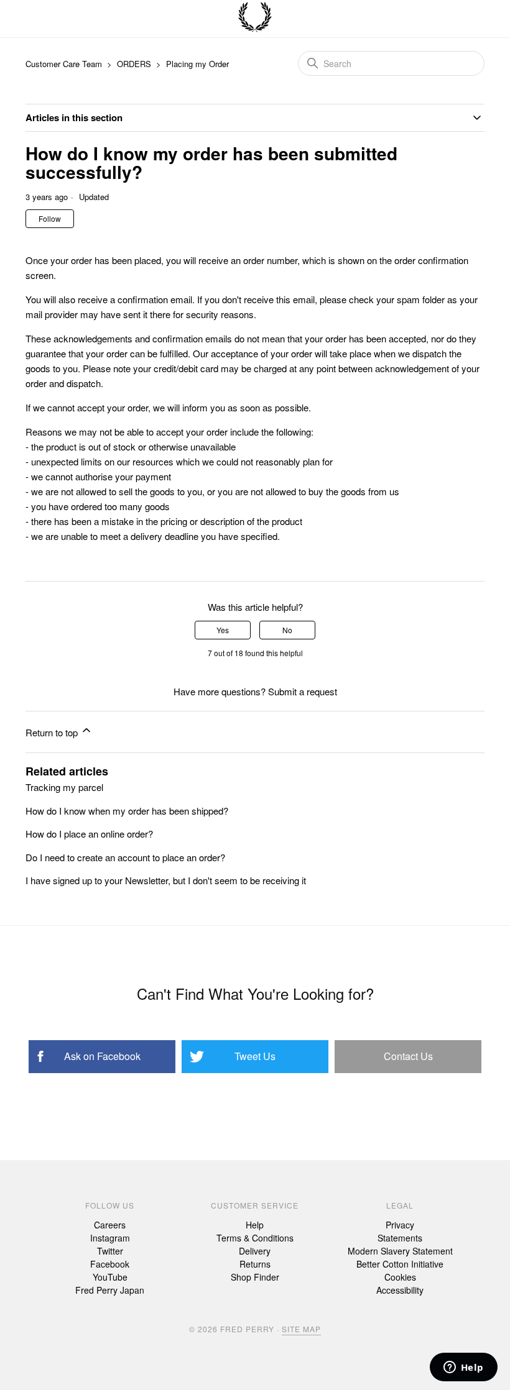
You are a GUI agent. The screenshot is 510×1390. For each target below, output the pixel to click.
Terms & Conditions (255, 1238)
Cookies (400, 1277)
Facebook (109, 1264)
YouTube (110, 1277)
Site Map (301, 1329)
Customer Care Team (64, 64)
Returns (255, 1264)
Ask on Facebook (102, 1056)
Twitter (110, 1251)
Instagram (110, 1238)
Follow (50, 218)
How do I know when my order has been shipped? (127, 810)
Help (255, 1225)
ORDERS (134, 64)
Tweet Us (255, 1056)
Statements (400, 1238)
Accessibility (400, 1290)
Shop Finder (255, 1277)
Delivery (255, 1251)
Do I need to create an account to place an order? (125, 857)
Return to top (53, 732)
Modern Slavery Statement (400, 1251)
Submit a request (302, 691)
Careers (110, 1225)
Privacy (400, 1225)
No (287, 629)
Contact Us (408, 1056)
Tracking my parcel (64, 786)
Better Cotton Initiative (399, 1264)
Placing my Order (197, 64)
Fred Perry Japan (109, 1290)
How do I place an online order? (89, 833)
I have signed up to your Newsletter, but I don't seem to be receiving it (166, 880)
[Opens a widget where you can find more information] (463, 1368)
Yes (222, 629)
